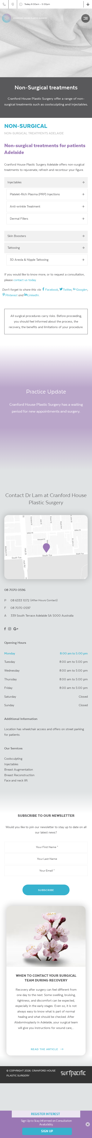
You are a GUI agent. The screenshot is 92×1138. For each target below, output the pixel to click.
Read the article (44, 1049)
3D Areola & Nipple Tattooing (29, 259)
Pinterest (11, 295)
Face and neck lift (16, 780)
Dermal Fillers (19, 218)
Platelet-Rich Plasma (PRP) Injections (35, 194)
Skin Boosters (16, 236)
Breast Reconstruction (19, 775)
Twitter (67, 289)
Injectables (14, 182)
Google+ (81, 289)
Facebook (51, 289)
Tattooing (13, 247)
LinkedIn (33, 295)
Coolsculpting (13, 758)
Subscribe (46, 890)
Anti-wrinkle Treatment (25, 206)
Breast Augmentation (18, 769)
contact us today (24, 280)
